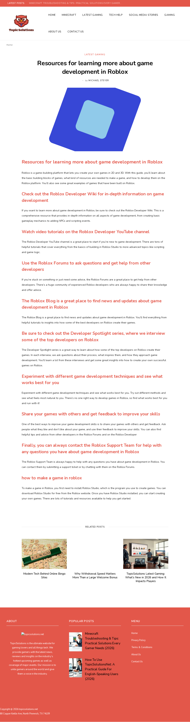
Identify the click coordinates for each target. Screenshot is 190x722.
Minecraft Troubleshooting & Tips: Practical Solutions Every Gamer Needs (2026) (102, 641)
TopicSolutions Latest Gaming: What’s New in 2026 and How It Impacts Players (145, 577)
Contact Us (76, 31)
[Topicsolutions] (21, 23)
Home (52, 15)
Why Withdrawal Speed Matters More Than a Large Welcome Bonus (94, 575)
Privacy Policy (138, 640)
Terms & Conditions (141, 647)
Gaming (169, 15)
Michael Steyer (99, 80)
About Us (54, 31)
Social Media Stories (143, 15)
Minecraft (69, 15)
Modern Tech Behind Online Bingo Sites (44, 575)
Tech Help (116, 15)
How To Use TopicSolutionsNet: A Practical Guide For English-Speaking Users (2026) (76, 3)
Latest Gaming (92, 15)
